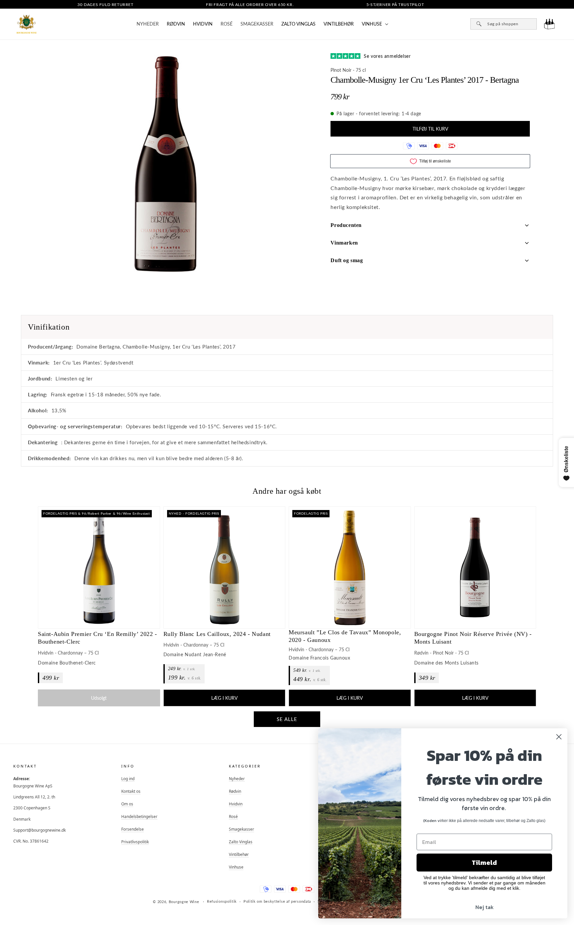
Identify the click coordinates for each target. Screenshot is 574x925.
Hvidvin (203, 24)
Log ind (128, 778)
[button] (374, 24)
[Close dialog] (559, 737)
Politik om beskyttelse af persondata (277, 901)
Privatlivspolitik (135, 841)
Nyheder (237, 778)
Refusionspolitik (222, 901)
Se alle (287, 719)
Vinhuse (236, 867)
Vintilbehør (339, 24)
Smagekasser (241, 829)
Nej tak (484, 907)
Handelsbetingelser (139, 816)
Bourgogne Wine (184, 901)
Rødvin (176, 24)
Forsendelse (132, 829)
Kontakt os (131, 791)
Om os (127, 803)
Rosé (233, 816)
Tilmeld (484, 863)
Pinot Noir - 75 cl (348, 70)
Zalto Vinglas (298, 24)
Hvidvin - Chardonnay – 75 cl (68, 653)
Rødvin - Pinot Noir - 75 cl (441, 653)
